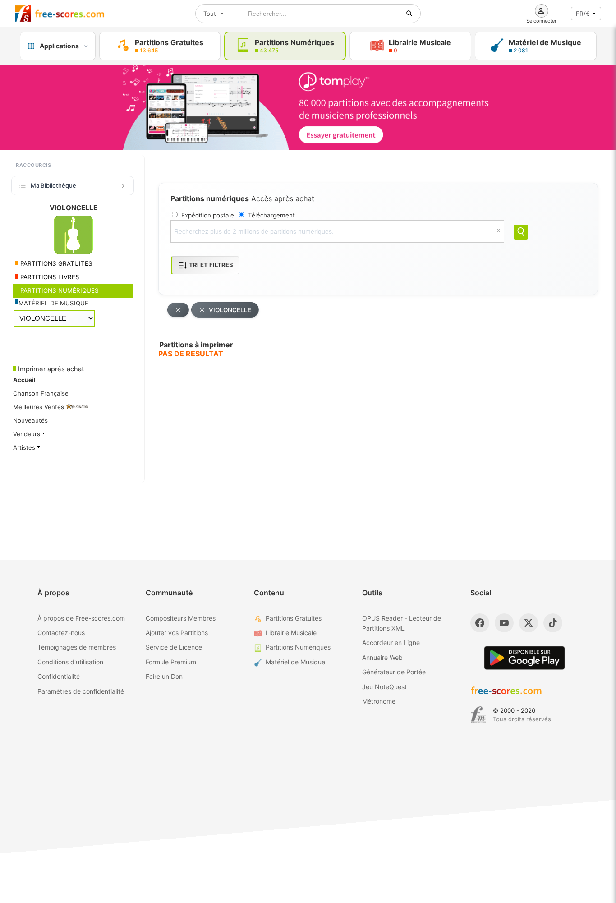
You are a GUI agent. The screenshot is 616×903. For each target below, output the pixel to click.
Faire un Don (164, 676)
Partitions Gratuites (294, 618)
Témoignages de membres (76, 647)
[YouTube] (504, 622)
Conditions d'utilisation (70, 662)
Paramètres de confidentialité (80, 691)
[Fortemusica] (478, 714)
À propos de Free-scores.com (81, 618)
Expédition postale (207, 215)
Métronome (378, 701)
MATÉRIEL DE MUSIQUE (53, 303)
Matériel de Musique (295, 662)
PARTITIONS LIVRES (48, 277)
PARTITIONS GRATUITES (55, 263)
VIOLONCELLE (230, 309)
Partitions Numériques (298, 647)
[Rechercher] (409, 14)
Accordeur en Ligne (391, 642)
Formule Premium (171, 662)
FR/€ (583, 13)
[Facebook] (479, 622)
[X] (528, 622)
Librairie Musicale (291, 632)
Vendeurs (27, 434)
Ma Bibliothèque (53, 185)
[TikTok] (552, 622)
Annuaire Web (382, 657)
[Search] (521, 232)
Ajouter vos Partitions (177, 632)
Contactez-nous (61, 632)
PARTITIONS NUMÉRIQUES (58, 290)
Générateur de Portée (394, 672)
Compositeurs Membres (181, 618)
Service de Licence (174, 647)
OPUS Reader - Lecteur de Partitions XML (401, 623)
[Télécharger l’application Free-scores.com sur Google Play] (524, 658)
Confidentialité (58, 676)
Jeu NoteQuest (384, 687)
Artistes (25, 447)
